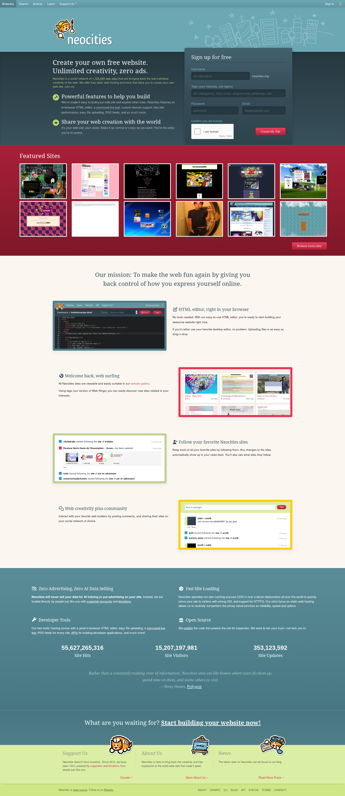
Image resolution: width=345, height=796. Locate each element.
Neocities (64, 790)
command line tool (108, 107)
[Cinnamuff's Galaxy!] (43, 219)
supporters (96, 766)
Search (23, 4)
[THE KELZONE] (303, 219)
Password (197, 103)
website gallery (140, 383)
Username (198, 69)
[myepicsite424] (147, 219)
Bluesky (109, 790)
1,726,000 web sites (105, 78)
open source (80, 790)
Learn (51, 4)
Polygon (194, 686)
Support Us (66, 4)
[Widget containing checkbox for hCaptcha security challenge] (212, 131)
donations (124, 601)
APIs (74, 632)
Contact (280, 790)
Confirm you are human (206, 121)
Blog (234, 790)
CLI (226, 790)
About (202, 790)
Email (246, 103)
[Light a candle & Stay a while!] (95, 181)
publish (188, 628)
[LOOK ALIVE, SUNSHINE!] (303, 181)
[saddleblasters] (147, 181)
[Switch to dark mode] (340, 4)
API (243, 790)
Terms (266, 790)
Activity (38, 4)
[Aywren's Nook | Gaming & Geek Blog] (251, 219)
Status (254, 790)
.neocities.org (260, 76)
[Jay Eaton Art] (251, 181)
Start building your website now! (211, 722)
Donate (125, 777)
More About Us (196, 777)
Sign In (329, 4)
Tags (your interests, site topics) (212, 86)
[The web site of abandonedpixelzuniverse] (43, 181)
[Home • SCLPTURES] (199, 219)
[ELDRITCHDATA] (95, 219)
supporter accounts (99, 601)
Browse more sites (309, 246)
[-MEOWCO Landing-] (199, 181)
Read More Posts (270, 777)
